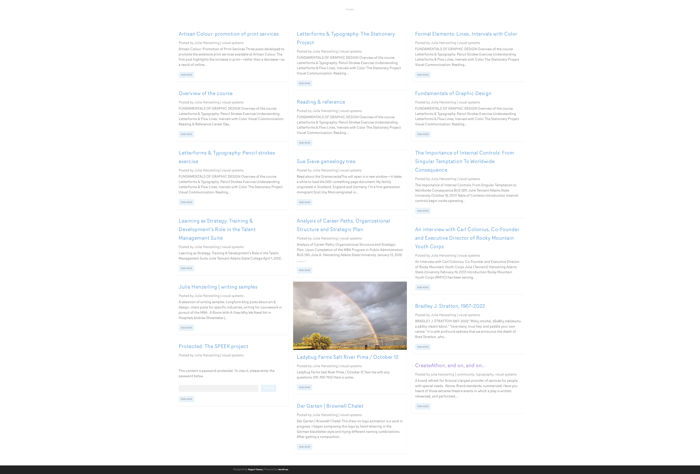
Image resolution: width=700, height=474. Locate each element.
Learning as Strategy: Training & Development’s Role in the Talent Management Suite (217, 230)
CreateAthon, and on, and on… (450, 365)
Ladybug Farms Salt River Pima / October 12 (347, 357)
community (465, 374)
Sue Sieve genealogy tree (326, 161)
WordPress (283, 470)
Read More (186, 74)
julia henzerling (442, 374)
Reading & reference (321, 102)
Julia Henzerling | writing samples (218, 287)
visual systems (233, 43)
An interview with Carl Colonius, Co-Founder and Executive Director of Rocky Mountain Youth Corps (467, 238)
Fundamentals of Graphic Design (453, 93)
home (350, 9)
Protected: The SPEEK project (213, 346)
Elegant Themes (255, 470)
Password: (186, 388)
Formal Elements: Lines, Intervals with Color (466, 34)
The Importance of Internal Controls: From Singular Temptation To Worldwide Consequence (464, 162)
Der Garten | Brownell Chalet (330, 406)
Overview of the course (206, 93)
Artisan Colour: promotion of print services (229, 34)
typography (485, 374)
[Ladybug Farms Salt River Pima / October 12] (350, 316)
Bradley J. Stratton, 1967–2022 (450, 306)
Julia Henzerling (207, 43)
